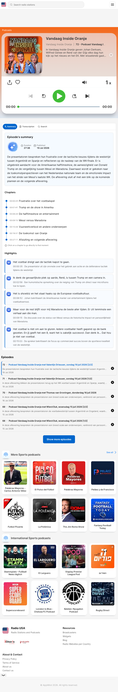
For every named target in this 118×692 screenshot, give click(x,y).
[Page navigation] (112, 5)
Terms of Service (10, 662)
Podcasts (7, 30)
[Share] (9, 82)
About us (6, 666)
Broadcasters (69, 632)
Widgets (67, 636)
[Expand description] (111, 55)
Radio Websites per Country (77, 644)
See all (109, 452)
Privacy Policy (9, 659)
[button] (84, 82)
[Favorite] (17, 82)
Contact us (7, 670)
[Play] (59, 96)
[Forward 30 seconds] (74, 96)
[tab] (10, 126)
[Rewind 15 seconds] (43, 96)
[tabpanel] (59, 240)
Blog (65, 640)
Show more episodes (59, 439)
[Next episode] (86, 96)
